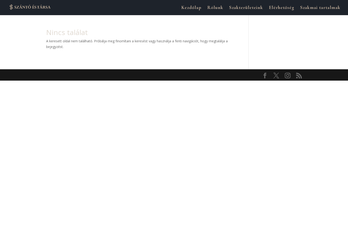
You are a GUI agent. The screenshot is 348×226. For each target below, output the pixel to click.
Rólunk (215, 8)
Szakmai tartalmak (320, 8)
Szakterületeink (246, 8)
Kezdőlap (191, 8)
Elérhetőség (281, 8)
